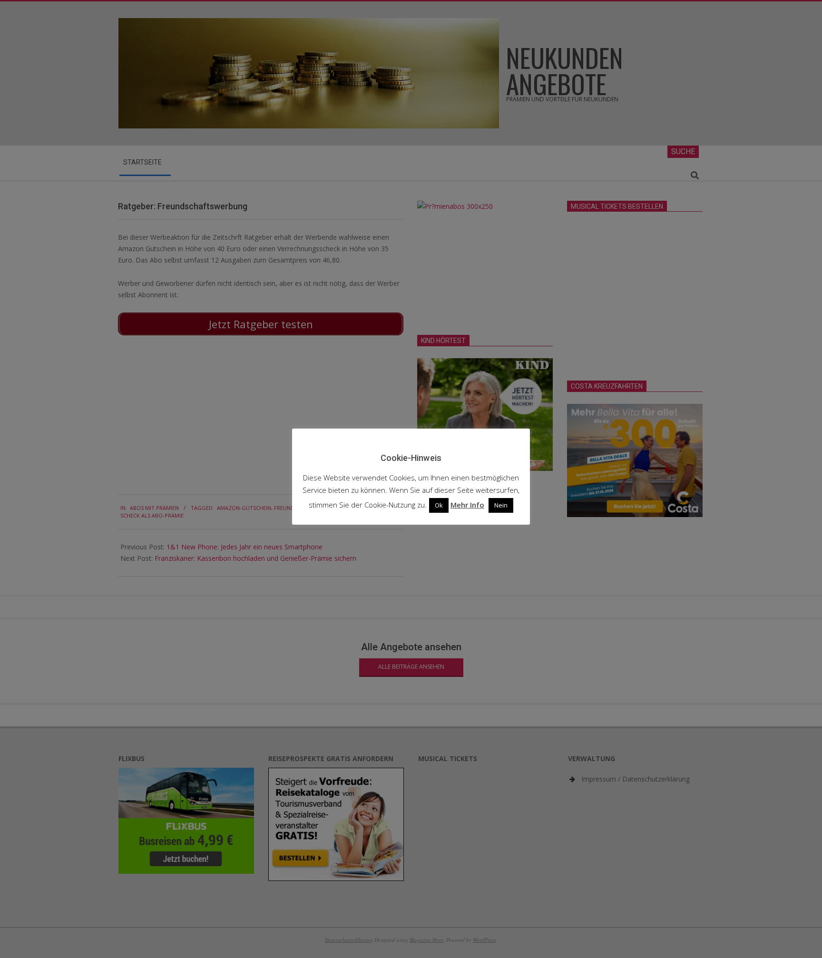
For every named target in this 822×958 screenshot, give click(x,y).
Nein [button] (501, 505)
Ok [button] (439, 505)
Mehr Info (467, 504)
